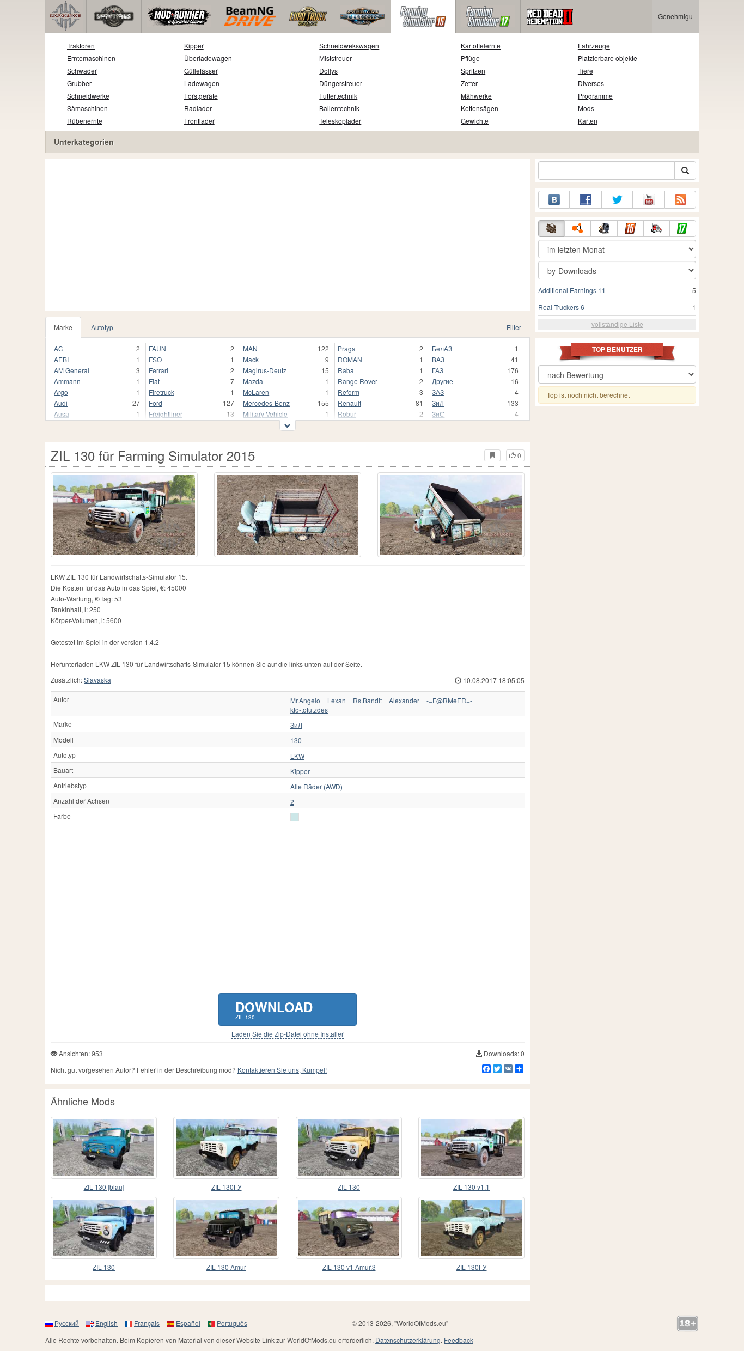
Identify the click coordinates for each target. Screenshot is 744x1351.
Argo (61, 392)
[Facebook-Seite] (585, 200)
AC (58, 348)
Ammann (67, 381)
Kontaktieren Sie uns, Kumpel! (282, 1069)
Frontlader (199, 120)
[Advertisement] (287, 235)
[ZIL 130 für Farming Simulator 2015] (124, 514)
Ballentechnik (339, 108)
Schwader (82, 70)
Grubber (79, 83)
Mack (251, 359)
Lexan (336, 700)
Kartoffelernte (481, 45)
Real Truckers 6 (561, 307)
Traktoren (81, 45)
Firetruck (161, 392)
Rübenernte (84, 120)
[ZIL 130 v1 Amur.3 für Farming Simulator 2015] (349, 1228)
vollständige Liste (617, 323)
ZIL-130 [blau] (104, 1186)
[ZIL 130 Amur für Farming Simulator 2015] (226, 1228)
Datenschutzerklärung (408, 1339)
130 (296, 740)
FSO (155, 359)
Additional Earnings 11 (572, 290)
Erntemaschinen (91, 58)
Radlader (198, 108)
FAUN (157, 348)
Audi (61, 402)
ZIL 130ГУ (471, 1266)
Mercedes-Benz (266, 402)
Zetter (469, 83)
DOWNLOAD (274, 1009)
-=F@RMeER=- (449, 700)
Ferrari (158, 370)
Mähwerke (476, 95)
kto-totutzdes (309, 710)
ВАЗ (438, 359)
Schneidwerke (88, 95)
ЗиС (438, 413)
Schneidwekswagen (349, 45)
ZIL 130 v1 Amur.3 (349, 1266)
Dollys (328, 70)
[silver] (294, 817)
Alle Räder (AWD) (316, 786)
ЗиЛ (438, 402)
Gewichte (475, 120)
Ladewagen (201, 83)
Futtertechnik (338, 95)
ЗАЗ (438, 392)
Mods (586, 108)
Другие (442, 381)
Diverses (591, 83)
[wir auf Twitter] (617, 200)
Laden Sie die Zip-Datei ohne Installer (287, 1034)
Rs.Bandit (367, 700)
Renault (349, 402)
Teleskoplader (340, 120)
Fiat (154, 381)
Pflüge (470, 58)
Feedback (458, 1339)
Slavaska (97, 679)
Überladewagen (208, 58)
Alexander (404, 700)
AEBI (61, 359)
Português (232, 1323)
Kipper (194, 45)
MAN (250, 348)
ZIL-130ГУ (226, 1186)
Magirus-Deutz (264, 370)
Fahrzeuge (594, 45)
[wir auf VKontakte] (554, 200)
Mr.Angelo (305, 700)
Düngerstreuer (340, 83)
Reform (348, 392)
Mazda (253, 381)
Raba (346, 370)
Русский (66, 1323)
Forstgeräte (201, 95)
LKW (297, 756)
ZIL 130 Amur (226, 1266)
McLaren (256, 392)
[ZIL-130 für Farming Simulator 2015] (349, 1148)
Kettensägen (479, 108)
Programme (595, 95)
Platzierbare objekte (607, 58)
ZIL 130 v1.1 (471, 1186)
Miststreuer (335, 58)
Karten (587, 120)
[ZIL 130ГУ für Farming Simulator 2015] (471, 1228)
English (106, 1323)
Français (147, 1323)
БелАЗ (442, 348)
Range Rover (357, 381)
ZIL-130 (349, 1186)
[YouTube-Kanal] (648, 200)
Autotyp (102, 327)
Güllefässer (201, 70)
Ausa (61, 413)
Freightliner (165, 413)
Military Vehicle (265, 413)
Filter (514, 327)
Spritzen (473, 70)
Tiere (585, 70)
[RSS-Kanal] (680, 200)
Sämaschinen (87, 108)
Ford (155, 402)
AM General (71, 370)
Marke (63, 327)
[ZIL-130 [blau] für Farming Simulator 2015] (104, 1148)
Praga (347, 348)
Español (188, 1323)
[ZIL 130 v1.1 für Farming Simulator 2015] (471, 1148)
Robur (347, 413)
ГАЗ (437, 370)
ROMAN (350, 359)
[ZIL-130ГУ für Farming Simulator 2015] (226, 1148)
